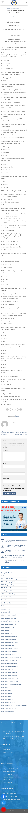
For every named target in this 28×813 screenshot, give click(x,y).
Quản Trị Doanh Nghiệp (7, 597)
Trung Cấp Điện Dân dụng (8, 639)
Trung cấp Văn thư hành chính (9, 702)
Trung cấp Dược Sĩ (6, 633)
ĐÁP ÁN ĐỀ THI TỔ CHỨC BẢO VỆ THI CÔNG (15, 551)
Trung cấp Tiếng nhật (7, 696)
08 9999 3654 (17, 799)
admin (21, 16)
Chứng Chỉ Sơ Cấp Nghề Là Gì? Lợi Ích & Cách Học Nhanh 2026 (15, 546)
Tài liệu (3, 606)
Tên (4, 463)
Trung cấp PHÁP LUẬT (7, 669)
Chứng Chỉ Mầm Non (7, 573)
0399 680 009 (13, 796)
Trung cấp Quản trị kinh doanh (9, 675)
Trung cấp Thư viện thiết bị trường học (11, 684)
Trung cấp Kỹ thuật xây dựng (9, 660)
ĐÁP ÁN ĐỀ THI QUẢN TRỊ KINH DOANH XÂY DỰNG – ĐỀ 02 (14, 556)
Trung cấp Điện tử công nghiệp (9, 642)
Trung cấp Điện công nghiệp (9, 636)
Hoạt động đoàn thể (6, 591)
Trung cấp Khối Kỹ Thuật (8, 654)
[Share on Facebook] (9, 409)
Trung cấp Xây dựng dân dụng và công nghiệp (14, 705)
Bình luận (6, 450)
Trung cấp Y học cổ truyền (8, 708)
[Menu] (2, 2)
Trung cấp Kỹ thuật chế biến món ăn (11, 657)
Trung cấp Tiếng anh (7, 690)
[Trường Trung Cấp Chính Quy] (14, 2)
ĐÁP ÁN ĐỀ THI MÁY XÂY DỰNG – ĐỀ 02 (15, 561)
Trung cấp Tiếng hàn (7, 693)
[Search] (26, 2)
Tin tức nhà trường (6, 612)
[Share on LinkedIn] (21, 409)
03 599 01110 (13, 793)
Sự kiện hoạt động (6, 603)
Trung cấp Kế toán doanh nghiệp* (10, 651)
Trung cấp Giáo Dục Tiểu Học (9, 648)
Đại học (3, 576)
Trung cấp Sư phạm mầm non (9, 678)
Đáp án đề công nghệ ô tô (8, 582)
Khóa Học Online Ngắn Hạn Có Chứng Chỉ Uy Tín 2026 (16, 541)
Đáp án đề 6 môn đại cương (9, 579)
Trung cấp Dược (5, 630)
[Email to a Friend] (15, 409)
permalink (17, 416)
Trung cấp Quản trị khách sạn (9, 672)
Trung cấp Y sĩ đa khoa (7, 711)
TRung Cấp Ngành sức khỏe (9, 663)
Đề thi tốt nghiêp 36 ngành (8, 585)
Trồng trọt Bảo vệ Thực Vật (14, 8)
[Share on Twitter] (12, 409)
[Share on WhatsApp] (7, 409)
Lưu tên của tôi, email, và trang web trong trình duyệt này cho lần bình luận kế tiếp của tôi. (14, 488)
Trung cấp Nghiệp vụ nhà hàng (9, 666)
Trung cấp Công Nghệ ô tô (8, 624)
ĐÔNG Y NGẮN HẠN (7, 588)
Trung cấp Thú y (5, 687)
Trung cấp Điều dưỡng (7, 645)
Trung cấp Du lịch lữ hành (8, 627)
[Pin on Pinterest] (18, 409)
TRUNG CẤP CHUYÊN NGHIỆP (10, 621)
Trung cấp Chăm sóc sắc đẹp (9, 618)
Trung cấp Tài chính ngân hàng (9, 681)
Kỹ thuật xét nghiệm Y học (8, 594)
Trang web (6, 478)
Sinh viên (3, 600)
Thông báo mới (5, 609)
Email (5, 471)
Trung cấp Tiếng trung (7, 699)
